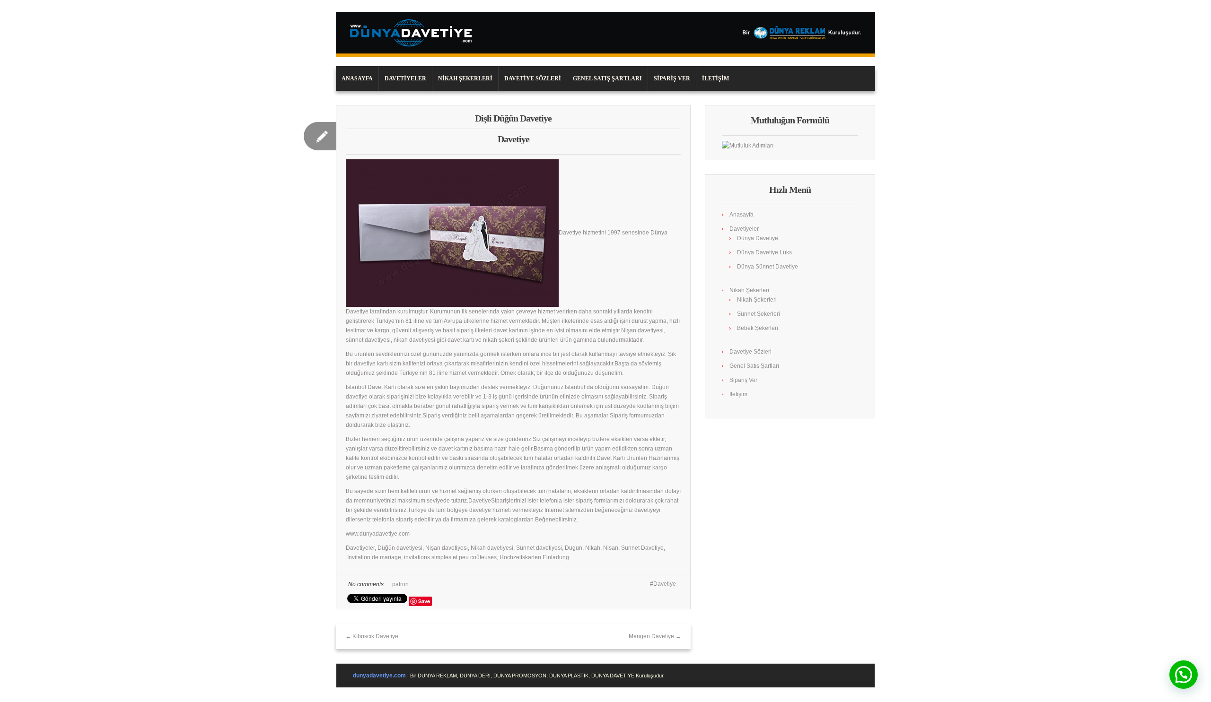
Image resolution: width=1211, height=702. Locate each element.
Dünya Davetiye (757, 238)
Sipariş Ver (672, 78)
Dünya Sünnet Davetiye (767, 266)
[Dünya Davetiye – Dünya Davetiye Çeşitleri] (605, 34)
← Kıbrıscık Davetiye (371, 636)
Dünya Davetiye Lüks (764, 252)
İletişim (715, 78)
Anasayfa (357, 78)
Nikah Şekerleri (465, 78)
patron (400, 584)
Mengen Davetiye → (655, 636)
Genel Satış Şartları (607, 78)
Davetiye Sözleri (532, 78)
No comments (366, 584)
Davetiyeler (405, 78)
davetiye (365, 363)
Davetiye (664, 584)
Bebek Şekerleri (757, 328)
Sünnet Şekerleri (758, 314)
